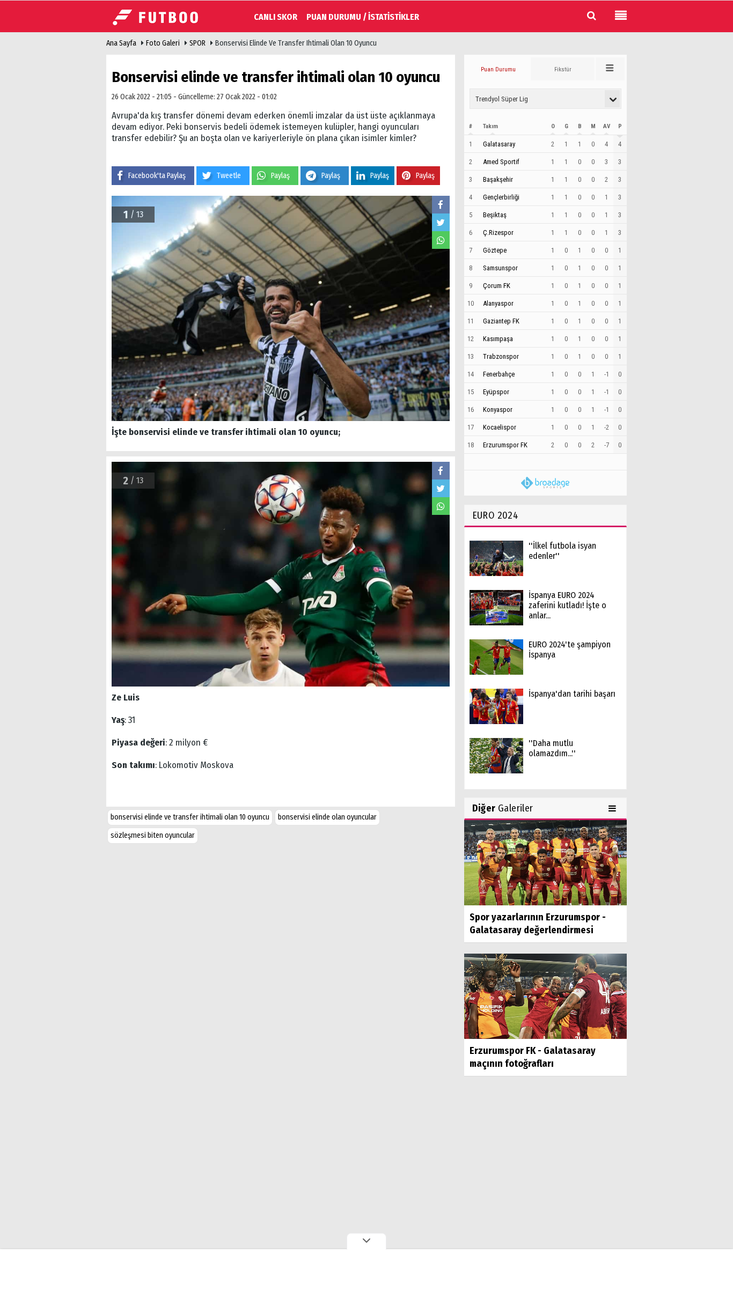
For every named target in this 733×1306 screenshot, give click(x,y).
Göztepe (495, 250)
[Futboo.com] (160, 15)
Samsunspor (500, 268)
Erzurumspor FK (505, 445)
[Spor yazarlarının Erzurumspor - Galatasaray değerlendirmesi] (545, 862)
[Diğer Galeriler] (614, 808)
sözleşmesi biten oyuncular (153, 835)
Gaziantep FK (501, 321)
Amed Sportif (501, 162)
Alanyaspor (498, 303)
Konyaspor (497, 409)
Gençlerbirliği (501, 197)
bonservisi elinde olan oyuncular (327, 817)
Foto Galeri (163, 43)
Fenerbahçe (499, 374)
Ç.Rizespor (498, 232)
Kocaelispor (499, 427)
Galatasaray (499, 144)
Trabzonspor (501, 356)
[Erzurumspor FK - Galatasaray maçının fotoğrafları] (545, 995)
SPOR (197, 43)
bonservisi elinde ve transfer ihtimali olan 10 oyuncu (190, 817)
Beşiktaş (495, 215)
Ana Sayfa (121, 43)
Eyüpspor (496, 392)
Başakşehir (498, 179)
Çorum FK (496, 286)
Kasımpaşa (498, 339)
